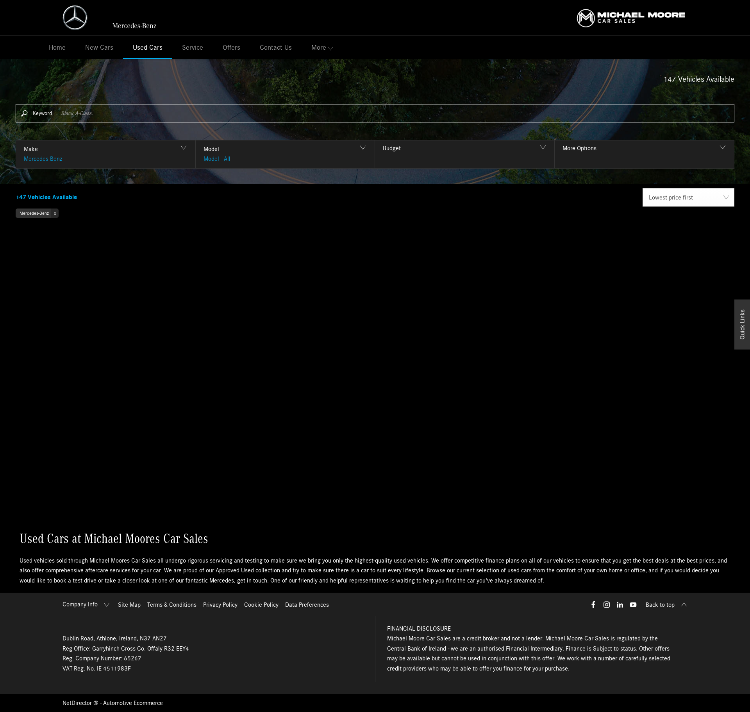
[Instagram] (606, 604)
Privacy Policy (220, 604)
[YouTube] (633, 604)
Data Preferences (307, 604)
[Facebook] (593, 604)
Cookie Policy (261, 604)
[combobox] (688, 197)
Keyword (42, 113)
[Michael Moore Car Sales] (631, 17)
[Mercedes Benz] (109, 17)
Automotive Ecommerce (133, 703)
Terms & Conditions (171, 604)
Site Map (129, 604)
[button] (105, 154)
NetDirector (77, 703)
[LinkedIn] (620, 604)
